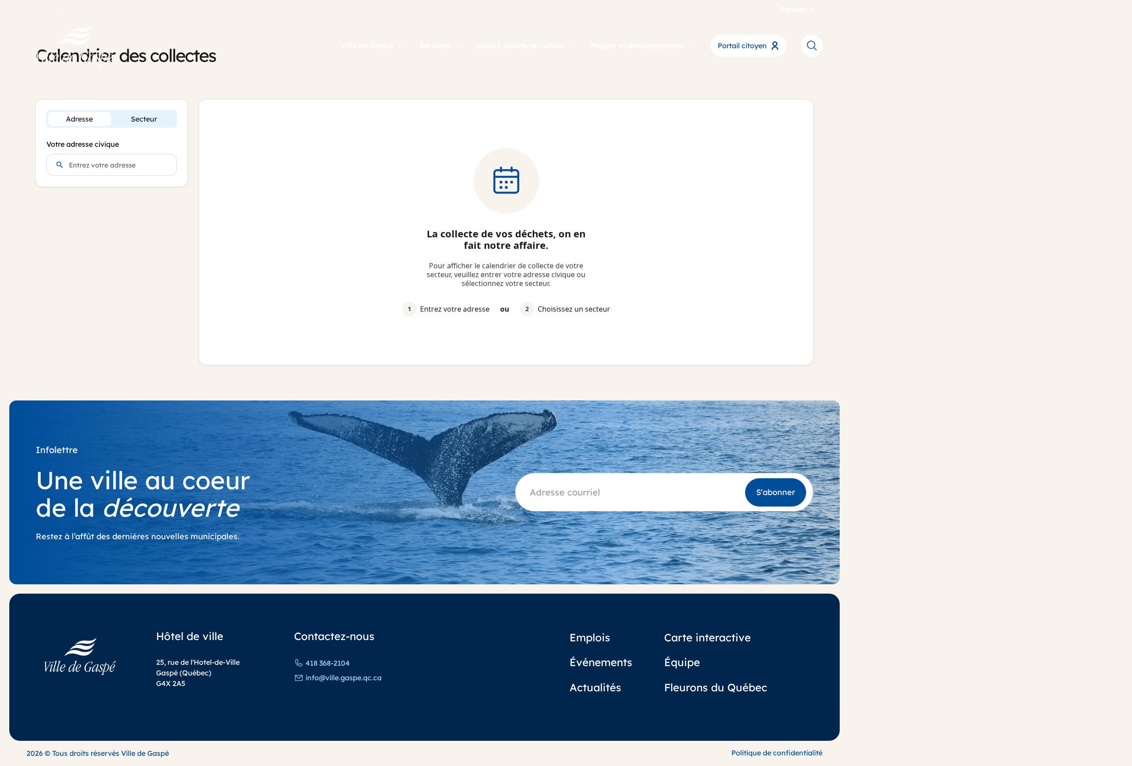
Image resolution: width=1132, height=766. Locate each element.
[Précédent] (56, 9)
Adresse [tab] (79, 118)
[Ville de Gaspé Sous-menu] (402, 45)
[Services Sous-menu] (459, 45)
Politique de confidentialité (776, 752)
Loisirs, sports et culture (520, 45)
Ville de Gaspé (366, 45)
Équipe (682, 662)
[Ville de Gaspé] (80, 656)
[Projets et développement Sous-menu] (692, 45)
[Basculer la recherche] (811, 45)
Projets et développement (637, 45)
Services (435, 45)
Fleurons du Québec (715, 687)
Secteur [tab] (144, 118)
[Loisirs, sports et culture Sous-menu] (573, 45)
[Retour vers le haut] (1092, 735)
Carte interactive (707, 637)
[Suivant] (63, 9)
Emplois (590, 637)
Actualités (595, 687)
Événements (601, 662)
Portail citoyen (742, 45)
